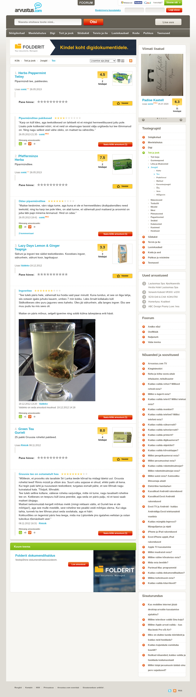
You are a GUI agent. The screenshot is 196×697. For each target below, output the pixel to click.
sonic (24, 89)
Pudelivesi (161, 177)
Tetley (19, 76)
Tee (54, 60)
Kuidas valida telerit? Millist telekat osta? (167, 402)
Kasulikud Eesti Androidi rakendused (161, 499)
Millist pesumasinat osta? (162, 460)
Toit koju (155, 157)
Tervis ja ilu (100, 33)
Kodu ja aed (154, 252)
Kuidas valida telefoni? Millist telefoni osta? (164, 417)
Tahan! (124, 103)
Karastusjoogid (163, 184)
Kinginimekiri (155, 368)
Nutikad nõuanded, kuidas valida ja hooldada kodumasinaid (167, 657)
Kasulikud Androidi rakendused (165, 491)
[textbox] (48, 22)
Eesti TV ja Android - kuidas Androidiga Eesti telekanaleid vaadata (164, 511)
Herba (19, 160)
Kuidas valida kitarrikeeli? (162, 583)
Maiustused (156, 200)
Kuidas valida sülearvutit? (162, 424)
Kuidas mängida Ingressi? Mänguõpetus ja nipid (162, 524)
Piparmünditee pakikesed (35, 118)
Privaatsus (49, 687)
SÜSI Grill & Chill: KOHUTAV (161, 297)
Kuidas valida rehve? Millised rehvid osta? (164, 386)
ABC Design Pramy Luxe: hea (162, 306)
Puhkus (148, 33)
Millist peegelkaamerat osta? (163, 455)
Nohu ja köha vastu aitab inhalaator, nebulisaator (161, 376)
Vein (158, 191)
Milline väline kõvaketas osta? (164, 557)
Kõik (17, 60)
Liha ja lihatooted (159, 164)
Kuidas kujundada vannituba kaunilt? (163, 647)
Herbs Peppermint (32, 73)
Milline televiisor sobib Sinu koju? (166, 619)
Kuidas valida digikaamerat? (163, 440)
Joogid (43, 60)
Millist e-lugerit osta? (159, 394)
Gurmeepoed (157, 160)
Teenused (163, 33)
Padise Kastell (153, 100)
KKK (38, 687)
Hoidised (155, 231)
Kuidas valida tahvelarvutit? (163, 430)
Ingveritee (25, 290)
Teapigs (20, 249)
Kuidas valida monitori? (161, 409)
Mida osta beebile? (158, 562)
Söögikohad (17, 33)
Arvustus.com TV (157, 363)
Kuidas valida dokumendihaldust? (166, 573)
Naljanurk (153, 337)
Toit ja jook (66, 33)
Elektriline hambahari (159, 486)
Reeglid (18, 687)
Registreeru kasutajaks (108, 10)
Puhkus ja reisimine (158, 257)
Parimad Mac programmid (162, 567)
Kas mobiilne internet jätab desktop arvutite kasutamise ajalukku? (163, 609)
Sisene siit (166, 2)
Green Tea (26, 429)
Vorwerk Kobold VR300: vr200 (162, 292)
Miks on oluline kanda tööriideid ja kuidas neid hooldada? (166, 637)
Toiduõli (155, 203)
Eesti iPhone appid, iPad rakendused (161, 539)
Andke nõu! (154, 326)
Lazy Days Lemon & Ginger (39, 245)
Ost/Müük (153, 332)
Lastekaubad (120, 33)
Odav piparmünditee (32, 201)
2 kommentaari (26, 233)
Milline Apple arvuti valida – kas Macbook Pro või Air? (165, 627)
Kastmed (155, 227)
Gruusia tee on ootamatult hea (39, 473)
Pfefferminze (28, 156)
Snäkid (154, 220)
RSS (129, 60)
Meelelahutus (37, 33)
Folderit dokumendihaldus (35, 555)
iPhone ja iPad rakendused (162, 531)
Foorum (148, 318)
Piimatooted (157, 214)
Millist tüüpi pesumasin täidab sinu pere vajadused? (166, 668)
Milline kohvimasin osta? (161, 578)
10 (66, 101)
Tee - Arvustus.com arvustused (31, 7)
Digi (52, 33)
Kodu (136, 33)
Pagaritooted (157, 217)
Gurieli (20, 432)
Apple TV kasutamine (159, 547)
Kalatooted (156, 224)
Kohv (158, 171)
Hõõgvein (160, 195)
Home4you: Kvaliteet (157, 301)
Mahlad (159, 181)
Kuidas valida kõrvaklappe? (163, 450)
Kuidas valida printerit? (160, 435)
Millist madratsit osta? (160, 552)
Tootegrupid (151, 128)
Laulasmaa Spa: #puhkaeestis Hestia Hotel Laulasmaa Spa (162, 285)
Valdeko (25, 265)
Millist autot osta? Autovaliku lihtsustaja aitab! (163, 478)
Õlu (158, 188)
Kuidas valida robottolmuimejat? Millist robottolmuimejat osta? (165, 468)
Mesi (153, 210)
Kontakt (28, 687)
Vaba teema (154, 342)
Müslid (154, 207)
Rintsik (25, 445)
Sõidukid (83, 33)
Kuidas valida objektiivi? (161, 445)
